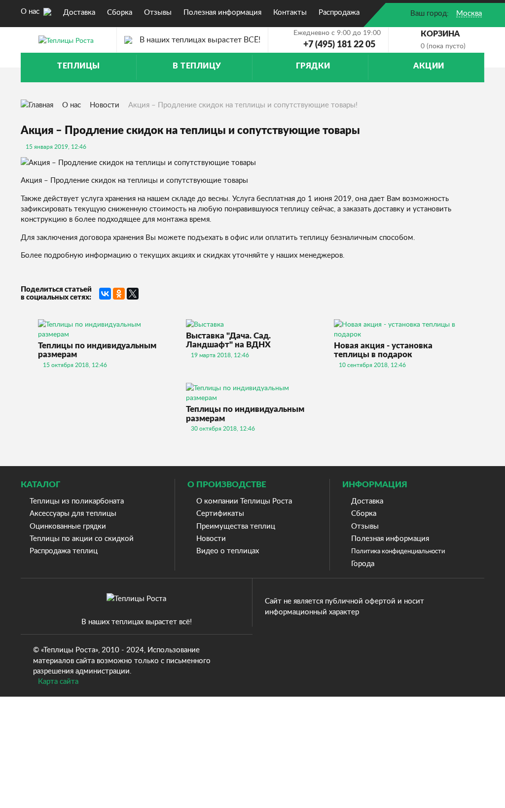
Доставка (367, 500)
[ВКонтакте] (105, 294)
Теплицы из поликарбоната (77, 500)
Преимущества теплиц (235, 526)
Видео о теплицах (227, 550)
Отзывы (365, 526)
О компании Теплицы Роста (244, 500)
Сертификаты (220, 513)
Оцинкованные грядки (68, 526)
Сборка (363, 513)
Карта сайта (58, 681)
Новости (104, 104)
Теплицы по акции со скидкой (82, 538)
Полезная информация (390, 538)
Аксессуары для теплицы (73, 513)
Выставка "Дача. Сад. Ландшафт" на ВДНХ (228, 340)
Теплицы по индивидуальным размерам (97, 350)
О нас (31, 11)
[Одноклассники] (119, 294)
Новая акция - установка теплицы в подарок (383, 350)
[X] (133, 294)
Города (362, 563)
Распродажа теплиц (64, 550)
